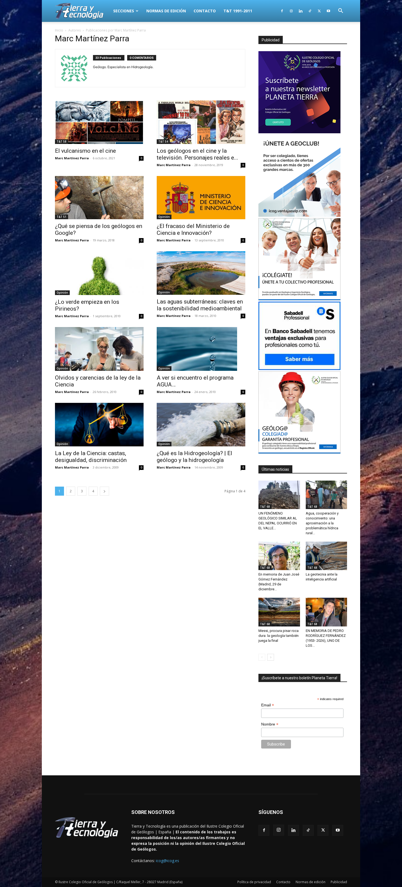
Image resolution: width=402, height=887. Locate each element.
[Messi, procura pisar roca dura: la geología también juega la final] (279, 612)
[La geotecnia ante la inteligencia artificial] (326, 556)
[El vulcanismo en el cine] (99, 122)
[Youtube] (328, 11)
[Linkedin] (300, 11)
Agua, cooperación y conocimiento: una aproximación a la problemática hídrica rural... (322, 523)
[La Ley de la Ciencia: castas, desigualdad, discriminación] (99, 424)
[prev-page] (261, 657)
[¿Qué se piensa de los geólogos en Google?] (99, 197)
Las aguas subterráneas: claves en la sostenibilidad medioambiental (200, 305)
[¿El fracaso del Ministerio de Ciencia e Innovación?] (201, 197)
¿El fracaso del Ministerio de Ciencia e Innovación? (193, 229)
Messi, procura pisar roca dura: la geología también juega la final (278, 636)
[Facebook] (282, 11)
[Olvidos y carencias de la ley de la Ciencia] (99, 349)
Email (267, 705)
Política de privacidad (254, 882)
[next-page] (104, 491)
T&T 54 (163, 141)
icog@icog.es (167, 860)
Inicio (59, 30)
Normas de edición (166, 10)
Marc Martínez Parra (72, 158)
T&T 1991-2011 (237, 10)
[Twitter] (319, 11)
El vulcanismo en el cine (85, 151)
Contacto (205, 10)
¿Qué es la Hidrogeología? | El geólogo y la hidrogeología (194, 456)
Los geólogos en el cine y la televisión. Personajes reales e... (197, 154)
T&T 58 (61, 141)
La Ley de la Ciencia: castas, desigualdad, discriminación (91, 456)
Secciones (123, 10)
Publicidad (339, 882)
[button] (340, 11)
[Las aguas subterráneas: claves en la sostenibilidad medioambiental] (201, 273)
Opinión (164, 217)
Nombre (269, 724)
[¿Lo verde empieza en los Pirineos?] (99, 273)
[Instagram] (291, 11)
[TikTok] (310, 11)
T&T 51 (61, 217)
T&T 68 (265, 506)
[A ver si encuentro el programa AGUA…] (201, 349)
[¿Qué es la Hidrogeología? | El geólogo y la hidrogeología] (201, 424)
